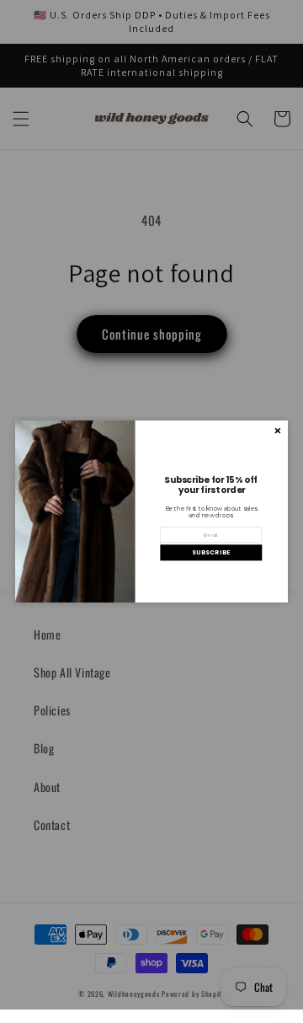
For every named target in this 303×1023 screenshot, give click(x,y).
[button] (211, 552)
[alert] (151, 511)
